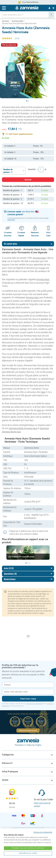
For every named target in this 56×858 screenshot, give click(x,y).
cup (42, 268)
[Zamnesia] (26, 8)
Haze (43, 392)
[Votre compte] (49, 8)
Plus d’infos (11, 220)
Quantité (31, 169)
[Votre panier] (53, 8)
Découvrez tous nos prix (28, 730)
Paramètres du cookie (28, 853)
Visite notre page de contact (42, 804)
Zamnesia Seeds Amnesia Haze (23, 428)
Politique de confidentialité (35, 704)
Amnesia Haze (39, 258)
